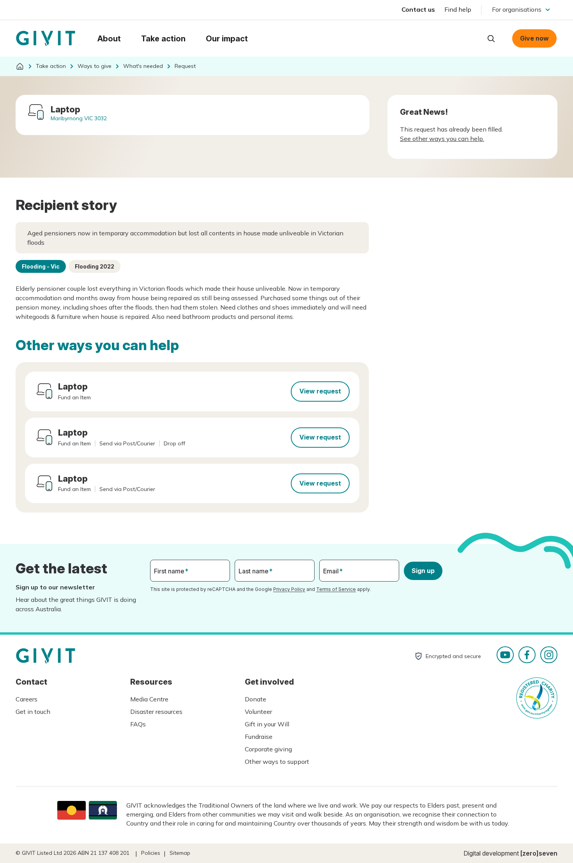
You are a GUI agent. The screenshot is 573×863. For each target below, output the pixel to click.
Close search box (471, 37)
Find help (457, 9)
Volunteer (258, 711)
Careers (26, 699)
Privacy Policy (289, 589)
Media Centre (149, 699)
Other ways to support (277, 761)
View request (320, 391)
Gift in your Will (267, 724)
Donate (255, 699)
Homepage (46, 38)
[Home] (20, 66)
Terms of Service (336, 589)
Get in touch (33, 711)
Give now (534, 38)
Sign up (423, 571)
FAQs (138, 724)
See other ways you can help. (442, 138)
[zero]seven (538, 853)
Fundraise (258, 736)
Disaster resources (156, 711)
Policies (150, 852)
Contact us (418, 9)
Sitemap (180, 852)
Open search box (491, 38)
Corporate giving (268, 749)
